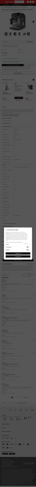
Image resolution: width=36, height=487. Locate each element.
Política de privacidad (8, 242)
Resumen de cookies (19, 242)
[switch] (27, 247)
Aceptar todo (18, 253)
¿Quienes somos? (14, 242)
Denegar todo (18, 256)
